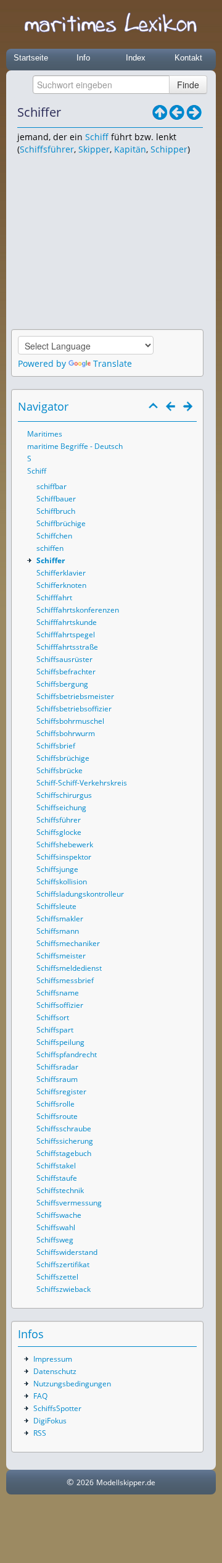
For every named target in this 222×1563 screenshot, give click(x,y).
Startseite (31, 57)
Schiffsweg (54, 1239)
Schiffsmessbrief (65, 980)
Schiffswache (58, 1215)
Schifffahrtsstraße (67, 647)
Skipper (94, 149)
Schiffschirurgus (64, 795)
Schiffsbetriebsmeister (75, 696)
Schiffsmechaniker (68, 943)
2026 (85, 1482)
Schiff (97, 137)
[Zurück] (177, 112)
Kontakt (188, 57)
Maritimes (44, 434)
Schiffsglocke (58, 832)
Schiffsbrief (55, 745)
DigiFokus (50, 1420)
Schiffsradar (57, 1067)
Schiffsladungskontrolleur (80, 894)
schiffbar (51, 486)
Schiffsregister (61, 1091)
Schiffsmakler (59, 918)
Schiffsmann (57, 931)
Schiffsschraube (63, 1128)
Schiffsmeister (61, 955)
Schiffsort (52, 1017)
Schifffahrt (54, 597)
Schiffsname (57, 992)
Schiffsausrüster (64, 659)
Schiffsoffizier (59, 1005)
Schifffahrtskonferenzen (77, 610)
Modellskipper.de (125, 1482)
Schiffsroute (57, 1116)
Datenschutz (54, 1371)
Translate (112, 363)
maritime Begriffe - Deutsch (75, 446)
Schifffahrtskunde (66, 622)
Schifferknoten (61, 585)
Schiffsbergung (62, 684)
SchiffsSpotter (57, 1408)
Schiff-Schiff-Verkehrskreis (81, 782)
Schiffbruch (55, 511)
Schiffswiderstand (66, 1252)
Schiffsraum (57, 1079)
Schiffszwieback (63, 1289)
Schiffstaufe (56, 1178)
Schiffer (50, 560)
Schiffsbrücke (59, 770)
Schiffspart (54, 1030)
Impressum (52, 1359)
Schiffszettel (57, 1277)
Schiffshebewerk (64, 844)
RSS (39, 1433)
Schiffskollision (61, 881)
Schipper (168, 149)
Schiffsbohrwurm (65, 733)
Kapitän (130, 149)
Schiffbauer (56, 498)
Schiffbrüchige (61, 523)
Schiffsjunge (57, 869)
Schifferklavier (61, 573)
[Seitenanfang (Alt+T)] (153, 406)
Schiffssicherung (64, 1141)
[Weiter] (194, 112)
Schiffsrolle (55, 1104)
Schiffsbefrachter (66, 671)
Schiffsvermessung (69, 1202)
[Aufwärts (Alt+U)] (159, 112)
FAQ (40, 1396)
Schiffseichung (61, 807)
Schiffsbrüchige (62, 758)
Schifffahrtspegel (65, 634)
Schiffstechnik (60, 1190)
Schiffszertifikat (62, 1264)
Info (83, 57)
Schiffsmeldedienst (69, 968)
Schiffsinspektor (63, 857)
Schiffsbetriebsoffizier (74, 708)
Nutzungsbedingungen (72, 1383)
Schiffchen (54, 535)
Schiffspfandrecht (66, 1054)
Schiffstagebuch (63, 1153)
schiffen (50, 548)
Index (136, 57)
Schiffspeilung (60, 1042)
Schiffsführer (47, 149)
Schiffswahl (55, 1227)
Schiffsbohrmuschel (70, 721)
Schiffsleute (56, 906)
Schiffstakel (56, 1165)
